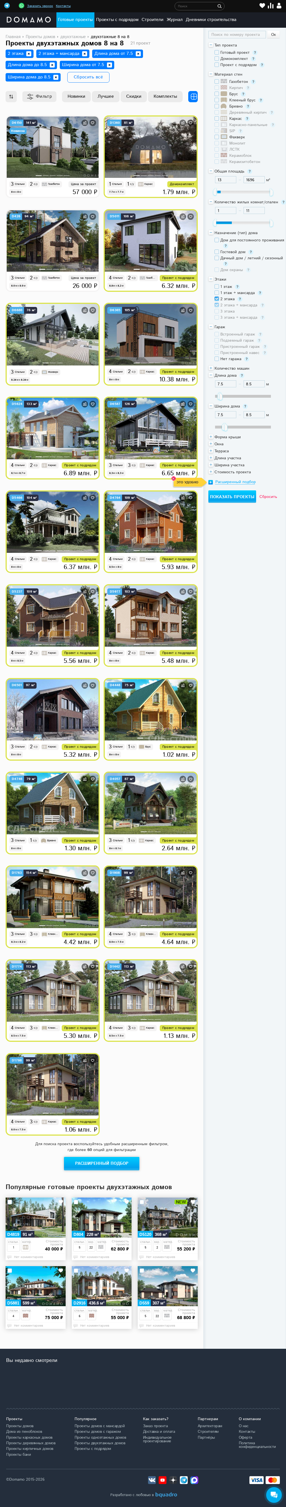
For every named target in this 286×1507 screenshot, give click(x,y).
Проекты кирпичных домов (29, 1449)
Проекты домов (20, 1426)
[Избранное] (262, 5)
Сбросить (268, 497)
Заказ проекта (155, 1426)
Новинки (76, 96)
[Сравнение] (270, 5)
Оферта (245, 1437)
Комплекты (165, 96)
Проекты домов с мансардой (100, 1426)
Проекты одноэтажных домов (100, 1437)
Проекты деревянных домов (30, 1443)
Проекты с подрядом (117, 20)
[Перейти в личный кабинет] (279, 5)
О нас (244, 1426)
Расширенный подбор (101, 1163)
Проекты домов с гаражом (98, 1431)
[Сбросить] (28, 53)
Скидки (133, 96)
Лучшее (105, 96)
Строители (152, 20)
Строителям (208, 1431)
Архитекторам (210, 1426)
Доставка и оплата (159, 1431)
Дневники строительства (211, 20)
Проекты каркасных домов (29, 1437)
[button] (39, 175)
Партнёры (206, 1437)
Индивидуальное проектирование (157, 1439)
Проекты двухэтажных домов (100, 1443)
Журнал (175, 20)
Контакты (63, 6)
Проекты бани (18, 1454)
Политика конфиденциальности (257, 1445)
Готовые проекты (75, 20)
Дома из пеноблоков (24, 1431)
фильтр (44, 96)
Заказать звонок (40, 6)
